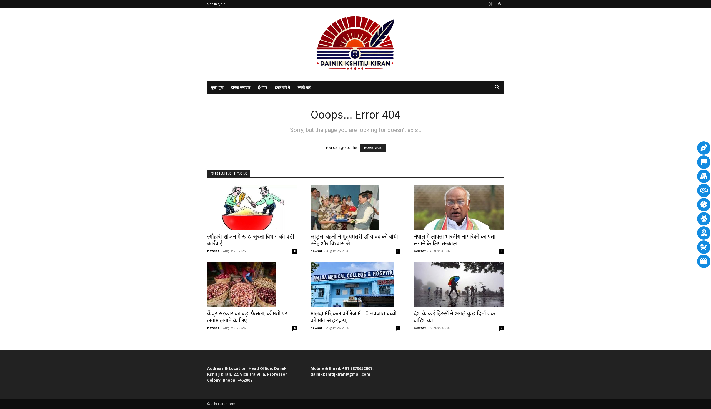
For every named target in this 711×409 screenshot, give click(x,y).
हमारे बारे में (282, 87)
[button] (497, 88)
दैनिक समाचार (240, 87)
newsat (213, 251)
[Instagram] (490, 4)
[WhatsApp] (499, 4)
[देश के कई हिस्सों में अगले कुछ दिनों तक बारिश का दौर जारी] (459, 284)
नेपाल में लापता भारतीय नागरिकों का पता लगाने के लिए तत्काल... (454, 240)
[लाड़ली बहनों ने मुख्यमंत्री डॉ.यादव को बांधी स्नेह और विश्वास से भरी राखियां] (355, 207)
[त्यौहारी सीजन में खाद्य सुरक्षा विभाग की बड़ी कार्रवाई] (252, 207)
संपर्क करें (304, 87)
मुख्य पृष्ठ (217, 87)
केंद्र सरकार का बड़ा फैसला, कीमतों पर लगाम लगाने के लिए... (247, 317)
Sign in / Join (216, 4)
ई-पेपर (262, 87)
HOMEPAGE (373, 148)
